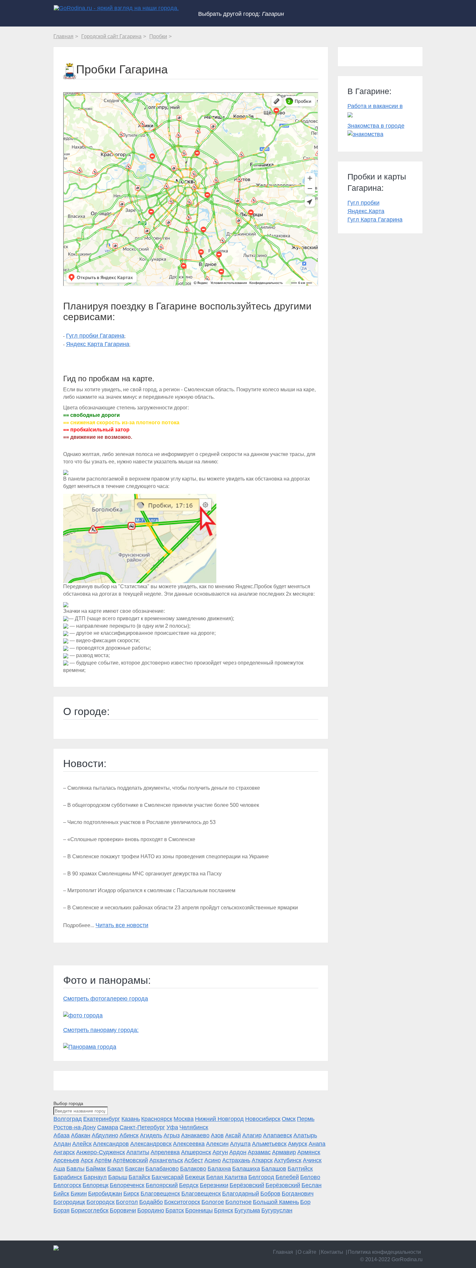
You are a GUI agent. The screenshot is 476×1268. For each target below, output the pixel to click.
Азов (217, 1135)
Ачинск (312, 1160)
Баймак (96, 1168)
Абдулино (105, 1135)
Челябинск (193, 1127)
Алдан (62, 1144)
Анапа (317, 1144)
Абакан (80, 1135)
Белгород (261, 1177)
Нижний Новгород (219, 1119)
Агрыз (172, 1135)
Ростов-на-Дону (74, 1127)
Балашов (273, 1168)
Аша (59, 1168)
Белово (310, 1177)
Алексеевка (189, 1144)
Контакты (332, 1252)
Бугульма (247, 1210)
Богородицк (69, 1202)
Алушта (240, 1144)
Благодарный (240, 1193)
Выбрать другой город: (241, 14)
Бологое (212, 1202)
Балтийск (300, 1168)
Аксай (233, 1135)
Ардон (237, 1152)
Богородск (100, 1202)
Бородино (150, 1210)
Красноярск (156, 1119)
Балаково (193, 1168)
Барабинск (67, 1177)
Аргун (220, 1152)
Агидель (151, 1135)
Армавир (284, 1152)
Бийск (61, 1193)
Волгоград (67, 1119)
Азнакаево (195, 1135)
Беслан (311, 1185)
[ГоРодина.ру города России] (96, 1248)
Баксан (134, 1168)
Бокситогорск (182, 1202)
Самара (107, 1127)
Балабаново (162, 1168)
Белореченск (127, 1185)
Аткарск (262, 1160)
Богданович (297, 1193)
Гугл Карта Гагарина (374, 219)
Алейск (82, 1144)
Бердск (188, 1185)
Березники (214, 1185)
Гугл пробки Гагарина (95, 335)
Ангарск (64, 1152)
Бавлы (75, 1168)
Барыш (117, 1177)
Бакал (115, 1168)
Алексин (217, 1144)
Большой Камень (276, 1202)
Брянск (223, 1210)
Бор (305, 1202)
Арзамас (259, 1152)
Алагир (252, 1135)
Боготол (127, 1202)
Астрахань (236, 1160)
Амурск (297, 1144)
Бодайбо (151, 1202)
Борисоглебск (89, 1210)
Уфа (172, 1127)
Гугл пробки (363, 203)
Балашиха (246, 1168)
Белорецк (95, 1185)
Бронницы (199, 1210)
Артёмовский (130, 1160)
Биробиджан (105, 1193)
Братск (174, 1210)
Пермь (305, 1119)
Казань (130, 1119)
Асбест (193, 1160)
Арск (87, 1160)
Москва (184, 1119)
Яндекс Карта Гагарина (97, 344)
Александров (111, 1144)
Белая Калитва (226, 1177)
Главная (283, 1252)
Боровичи (123, 1210)
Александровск (151, 1144)
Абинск (129, 1135)
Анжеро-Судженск (100, 1152)
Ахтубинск (287, 1160)
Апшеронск (196, 1152)
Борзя (61, 1210)
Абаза (61, 1135)
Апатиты (137, 1152)
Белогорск (67, 1185)
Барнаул (95, 1177)
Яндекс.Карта (365, 211)
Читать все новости (122, 925)
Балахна (219, 1168)
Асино (212, 1160)
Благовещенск (160, 1193)
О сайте (307, 1252)
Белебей (287, 1177)
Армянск (308, 1152)
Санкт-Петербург (142, 1127)
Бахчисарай (168, 1177)
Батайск (139, 1177)
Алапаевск (277, 1135)
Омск (289, 1119)
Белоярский (162, 1185)
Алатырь (305, 1135)
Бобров (270, 1193)
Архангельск (166, 1160)
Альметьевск (269, 1144)
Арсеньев (66, 1160)
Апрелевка (165, 1152)
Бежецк (195, 1177)
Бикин (79, 1193)
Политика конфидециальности (384, 1252)
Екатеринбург (101, 1119)
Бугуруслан (276, 1210)
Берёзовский (247, 1185)
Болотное (238, 1202)
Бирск (131, 1193)
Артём (103, 1160)
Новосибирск (262, 1119)
